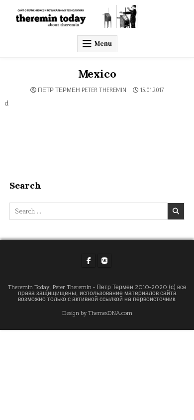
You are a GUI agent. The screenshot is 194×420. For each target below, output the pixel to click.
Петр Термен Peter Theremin (82, 90)
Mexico (97, 74)
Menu (103, 43)
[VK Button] (104, 260)
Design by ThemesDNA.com (97, 313)
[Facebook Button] (88, 260)
